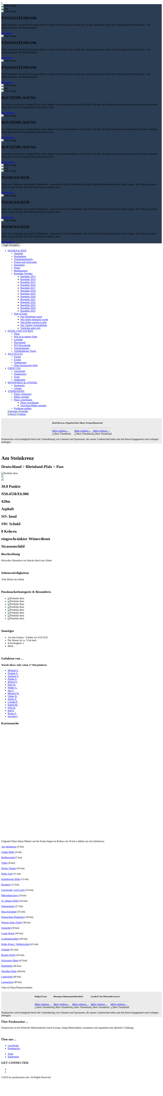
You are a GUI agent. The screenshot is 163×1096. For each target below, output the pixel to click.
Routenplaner (8, 112)
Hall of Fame (20, 313)
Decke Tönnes (8, 868)
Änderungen (20, 362)
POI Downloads (22, 345)
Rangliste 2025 (27, 311)
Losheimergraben (10, 938)
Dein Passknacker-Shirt (26, 365)
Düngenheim (7, 906)
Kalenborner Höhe (10, 879)
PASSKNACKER (17, 250)
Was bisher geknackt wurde (34, 319)
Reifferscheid (8, 857)
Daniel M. (13, 704)
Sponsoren (19, 385)
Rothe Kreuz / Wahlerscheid (15, 944)
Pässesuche (7, 33)
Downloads (20, 342)
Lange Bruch (7, 933)
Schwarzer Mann (9, 960)
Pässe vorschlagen (23, 399)
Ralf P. (11, 710)
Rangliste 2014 (27, 279)
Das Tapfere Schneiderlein (33, 325)
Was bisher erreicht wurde (33, 322)
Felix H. (12, 707)
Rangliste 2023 (27, 305)
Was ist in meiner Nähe (25, 336)
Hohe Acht (6, 873)
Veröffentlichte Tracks (25, 351)
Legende (18, 339)
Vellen (4, 863)
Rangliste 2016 (27, 285)
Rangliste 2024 (27, 308)
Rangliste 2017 (27, 288)
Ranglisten (19, 265)
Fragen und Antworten (25, 262)
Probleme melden (23, 408)
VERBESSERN (16, 391)
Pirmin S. (12, 679)
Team (17, 376)
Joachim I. (13, 716)
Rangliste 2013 (27, 276)
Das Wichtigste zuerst (31, 316)
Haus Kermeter (9, 911)
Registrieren (20, 256)
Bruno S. (12, 713)
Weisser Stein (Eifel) (11, 922)
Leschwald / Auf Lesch (13, 890)
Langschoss (7, 982)
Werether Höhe (9, 971)
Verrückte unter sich (30, 328)
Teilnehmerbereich (23, 259)
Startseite (18, 253)
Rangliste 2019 (27, 293)
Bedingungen (21, 270)
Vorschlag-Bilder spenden (33, 405)
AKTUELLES (15, 354)
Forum (17, 356)
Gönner (18, 388)
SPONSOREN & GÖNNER (22, 382)
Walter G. (12, 687)
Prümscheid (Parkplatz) (13, 917)
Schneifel (6, 928)
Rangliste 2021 (27, 299)
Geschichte (19, 371)
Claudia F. (13, 702)
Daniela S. (13, 673)
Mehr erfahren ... (60, 431)
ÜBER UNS (14, 368)
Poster (17, 267)
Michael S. (13, 670)
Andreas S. (13, 676)
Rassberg (6, 884)
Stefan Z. (12, 699)
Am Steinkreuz (8, 846)
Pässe (17, 333)
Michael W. (13, 693)
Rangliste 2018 (27, 290)
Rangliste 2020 (27, 296)
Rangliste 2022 (27, 302)
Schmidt (5, 949)
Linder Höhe (7, 852)
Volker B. (12, 696)
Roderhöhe (6, 966)
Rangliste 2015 (27, 282)
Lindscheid (6, 976)
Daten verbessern (22, 394)
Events (17, 359)
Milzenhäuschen (9, 895)
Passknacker (7, 192)
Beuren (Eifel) (8, 955)
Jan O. (11, 690)
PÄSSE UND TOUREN (20, 331)
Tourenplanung (21, 348)
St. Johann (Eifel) (10, 900)
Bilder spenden (21, 397)
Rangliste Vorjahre (23, 273)
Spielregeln (19, 379)
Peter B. (12, 684)
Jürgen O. (13, 682)
